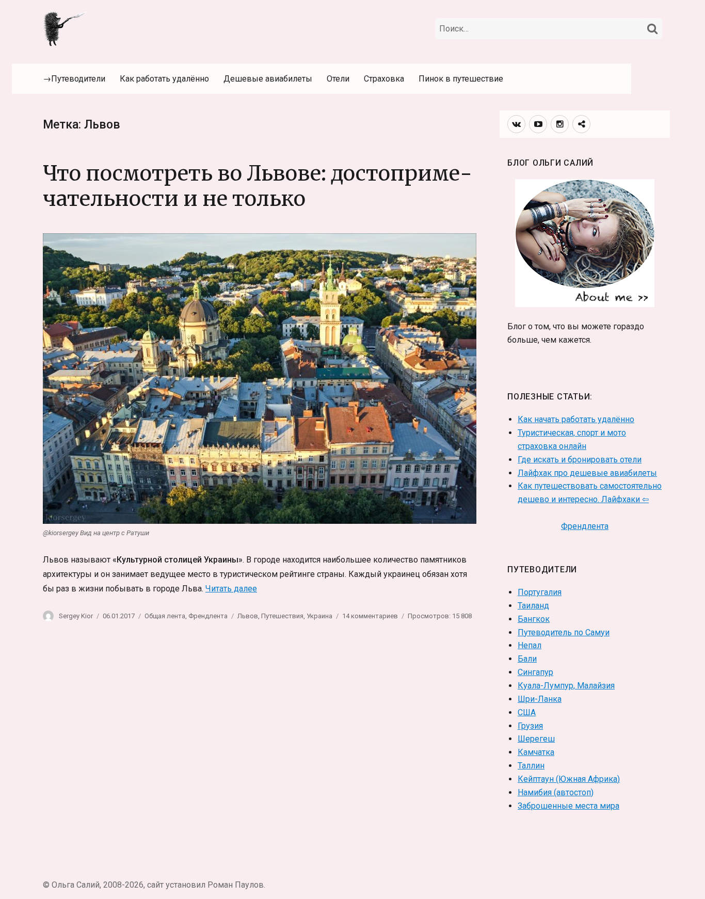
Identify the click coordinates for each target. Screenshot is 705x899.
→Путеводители (74, 79)
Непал (529, 645)
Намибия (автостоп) (556, 792)
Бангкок (534, 619)
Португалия (540, 592)
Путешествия (282, 616)
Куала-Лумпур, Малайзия (566, 686)
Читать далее (231, 588)
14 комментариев (370, 616)
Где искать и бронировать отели (580, 459)
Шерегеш (536, 739)
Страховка (384, 79)
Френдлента (208, 616)
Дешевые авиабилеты (267, 79)
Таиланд (533, 606)
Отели (338, 79)
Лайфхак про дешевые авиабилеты (587, 473)
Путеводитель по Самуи (564, 632)
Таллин (531, 765)
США (527, 712)
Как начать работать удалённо (576, 419)
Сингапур (535, 672)
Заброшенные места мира (568, 806)
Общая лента (165, 616)
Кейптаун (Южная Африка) (569, 779)
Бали (527, 659)
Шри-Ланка (540, 699)
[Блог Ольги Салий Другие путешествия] (66, 27)
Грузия (530, 726)
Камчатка (536, 752)
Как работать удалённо (164, 79)
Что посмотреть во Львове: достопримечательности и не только (257, 186)
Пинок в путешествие (461, 79)
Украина (319, 616)
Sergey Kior (76, 616)
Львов (247, 616)
